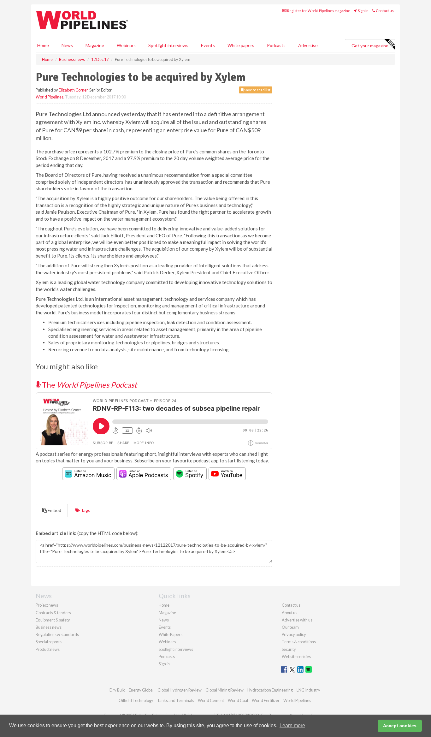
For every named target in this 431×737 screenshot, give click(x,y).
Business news (49, 627)
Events (208, 45)
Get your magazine (369, 45)
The (88, 384)
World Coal (238, 700)
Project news (47, 605)
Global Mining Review (224, 689)
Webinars (126, 45)
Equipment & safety (53, 619)
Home (43, 45)
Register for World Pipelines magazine (318, 11)
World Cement (211, 700)
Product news (48, 649)
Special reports (49, 641)
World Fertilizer (266, 700)
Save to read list (257, 89)
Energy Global (141, 689)
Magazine (95, 45)
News (164, 619)
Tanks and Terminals (175, 700)
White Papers (170, 634)
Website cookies (296, 656)
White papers (240, 45)
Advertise (308, 45)
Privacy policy (294, 634)
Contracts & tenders (53, 612)
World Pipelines (49, 96)
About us (289, 612)
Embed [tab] (54, 510)
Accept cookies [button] (399, 725)
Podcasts (276, 45)
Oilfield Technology (136, 700)
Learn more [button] (292, 725)
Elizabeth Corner (73, 89)
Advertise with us (297, 619)
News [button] (67, 45)
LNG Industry (308, 689)
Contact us (384, 11)
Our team (290, 627)
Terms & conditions (299, 641)
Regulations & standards (57, 634)
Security (289, 649)
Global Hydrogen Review (179, 689)
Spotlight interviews (168, 45)
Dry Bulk (117, 689)
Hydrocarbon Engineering (270, 689)
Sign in (363, 11)
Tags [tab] (85, 510)
